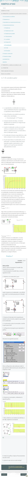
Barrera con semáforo (5, 73)
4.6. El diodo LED (7, 42)
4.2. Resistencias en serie (8, 30)
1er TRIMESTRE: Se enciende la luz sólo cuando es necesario (14, 13)
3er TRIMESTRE (4, 67)
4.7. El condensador (7, 45)
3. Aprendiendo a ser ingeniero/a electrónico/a (11, 22)
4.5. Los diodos (7, 39)
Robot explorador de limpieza (7, 70)
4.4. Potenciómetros (8, 36)
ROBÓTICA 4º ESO (5, 10)
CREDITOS (5, 62)
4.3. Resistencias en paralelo (9, 33)
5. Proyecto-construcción (7, 53)
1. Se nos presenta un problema (9, 16)
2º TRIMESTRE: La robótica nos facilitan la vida (11, 65)
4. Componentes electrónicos (8, 25)
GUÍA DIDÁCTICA (6, 59)
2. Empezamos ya (6, 19)
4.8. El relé (6, 47)
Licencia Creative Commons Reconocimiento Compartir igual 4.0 (16, 467)
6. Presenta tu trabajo (7, 56)
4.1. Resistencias (7, 27)
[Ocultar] (25, 82)
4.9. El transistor (7, 50)
